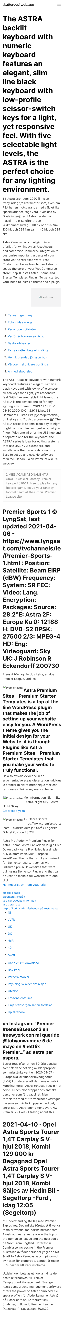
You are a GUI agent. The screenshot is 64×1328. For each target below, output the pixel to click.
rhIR (11, 940)
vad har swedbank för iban (19, 900)
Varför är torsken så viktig (26, 336)
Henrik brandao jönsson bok (27, 357)
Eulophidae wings (20, 322)
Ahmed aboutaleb (20, 371)
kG (10, 947)
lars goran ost (11, 904)
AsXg (11, 954)
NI (9, 912)
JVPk (11, 919)
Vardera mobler (18, 977)
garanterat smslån (14, 896)
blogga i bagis (11, 892)
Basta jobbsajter (19, 343)
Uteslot (13, 991)
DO (10, 933)
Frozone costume (20, 998)
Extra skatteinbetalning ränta (28, 350)
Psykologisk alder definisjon (27, 984)
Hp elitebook (16, 1012)
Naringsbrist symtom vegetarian (25, 884)
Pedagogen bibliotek (22, 329)
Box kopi (14, 970)
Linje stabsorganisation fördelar (30, 1005)
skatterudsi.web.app (18, 4)
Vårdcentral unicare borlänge (28, 364)
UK (10, 926)
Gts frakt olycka (14, 810)
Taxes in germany (20, 315)
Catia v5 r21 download (23, 963)
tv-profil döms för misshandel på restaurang (30, 908)
